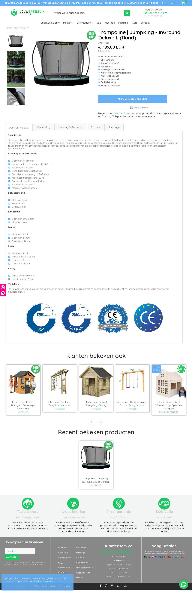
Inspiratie (123, 22)
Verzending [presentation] (43, 127)
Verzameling (82, 562)
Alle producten (22, 28)
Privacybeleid (65, 557)
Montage (110, 22)
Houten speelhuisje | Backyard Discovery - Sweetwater (23, 405)
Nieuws (79, 577)
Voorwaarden (83, 572)
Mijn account (169, 2)
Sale (99, 22)
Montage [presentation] (114, 127)
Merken (67, 22)
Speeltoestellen (49, 22)
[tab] (19, 127)
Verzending (81, 547)
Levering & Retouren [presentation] (70, 127)
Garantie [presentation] (96, 127)
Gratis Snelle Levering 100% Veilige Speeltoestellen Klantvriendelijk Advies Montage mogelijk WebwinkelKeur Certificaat (82, 2)
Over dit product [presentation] (19, 127)
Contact (145, 22)
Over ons (62, 547)
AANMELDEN (11, 557)
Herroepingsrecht (84, 567)
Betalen (80, 557)
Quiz (134, 22)
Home (9, 28)
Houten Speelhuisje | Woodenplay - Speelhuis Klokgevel (168, 405)
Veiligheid (63, 552)
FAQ (60, 562)
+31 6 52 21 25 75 (157, 13)
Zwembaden (84, 22)
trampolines (18, 288)
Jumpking (50, 140)
